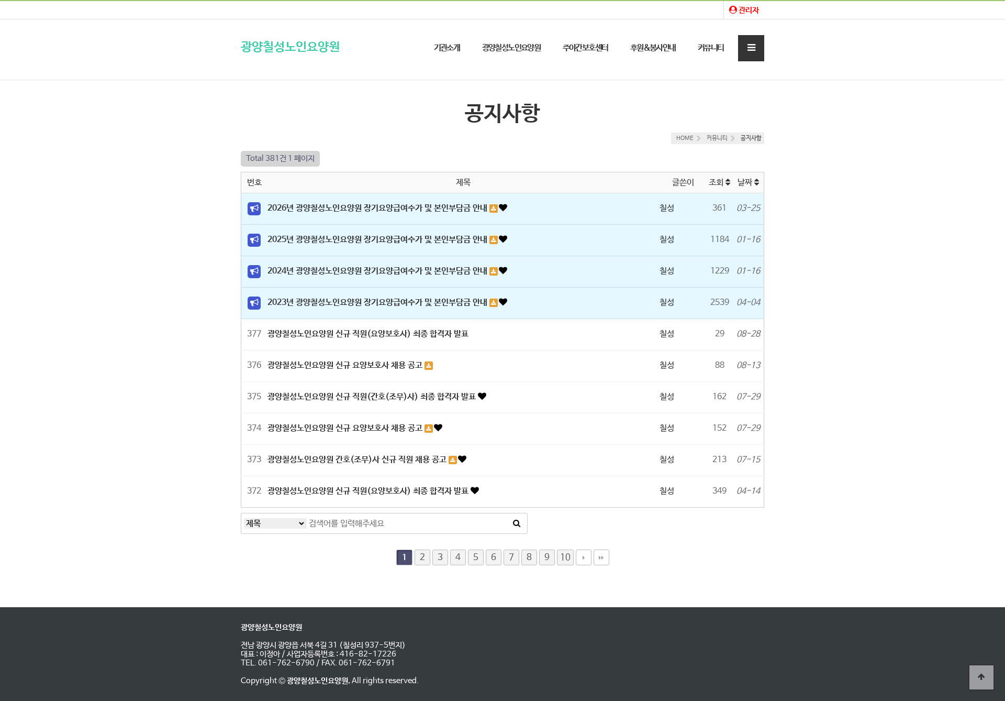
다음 (583, 557)
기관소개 (447, 48)
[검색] (516, 523)
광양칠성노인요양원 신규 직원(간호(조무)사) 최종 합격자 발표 (372, 397)
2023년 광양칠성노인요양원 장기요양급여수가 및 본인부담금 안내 (378, 303)
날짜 (746, 183)
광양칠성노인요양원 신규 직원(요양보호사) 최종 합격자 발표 (367, 334)
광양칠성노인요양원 (290, 47)
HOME (685, 138)
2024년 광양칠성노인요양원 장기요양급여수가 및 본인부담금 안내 (378, 271)
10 (565, 557)
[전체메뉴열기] (751, 48)
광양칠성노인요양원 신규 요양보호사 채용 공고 (346, 365)
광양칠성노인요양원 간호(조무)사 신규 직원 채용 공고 (358, 460)
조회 (717, 183)
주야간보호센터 (585, 48)
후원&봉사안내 (653, 48)
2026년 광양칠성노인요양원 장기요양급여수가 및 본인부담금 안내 (378, 208)
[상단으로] (981, 677)
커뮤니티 (711, 48)
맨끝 (601, 557)
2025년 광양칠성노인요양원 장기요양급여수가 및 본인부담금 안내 (378, 240)
